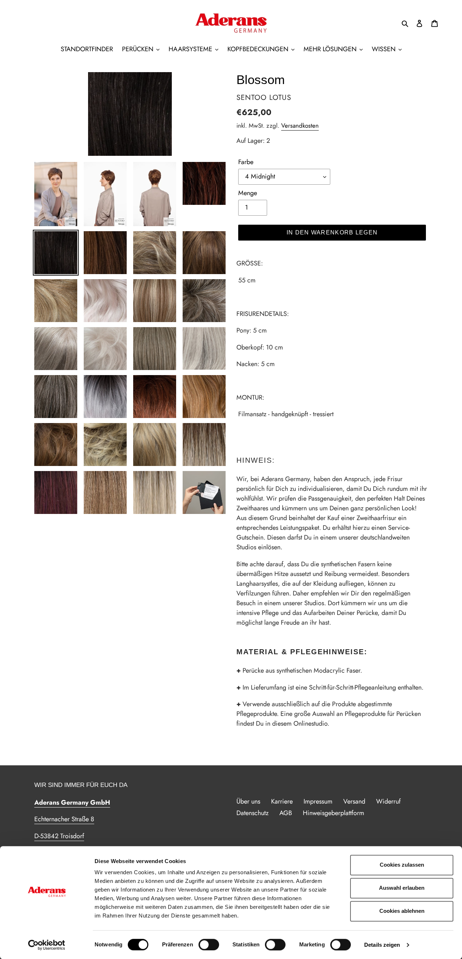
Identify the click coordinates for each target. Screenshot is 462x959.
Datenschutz (252, 813)
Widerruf (388, 801)
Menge (247, 193)
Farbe (245, 162)
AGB (285, 813)
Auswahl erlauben (401, 888)
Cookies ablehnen (401, 911)
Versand (354, 801)
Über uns (248, 801)
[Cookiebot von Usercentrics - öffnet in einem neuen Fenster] (46, 945)
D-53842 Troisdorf (59, 836)
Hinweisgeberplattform (333, 813)
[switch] (209, 944)
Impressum (318, 801)
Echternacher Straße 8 (64, 819)
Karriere (282, 801)
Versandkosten (300, 125)
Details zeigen (382, 945)
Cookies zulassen (402, 865)
